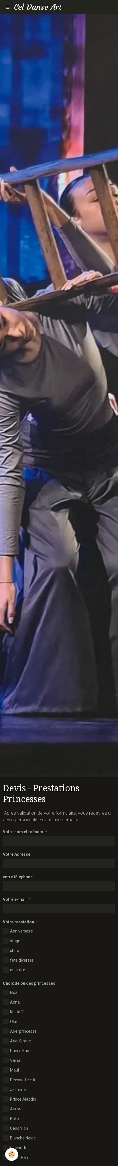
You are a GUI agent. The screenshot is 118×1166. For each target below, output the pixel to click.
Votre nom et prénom (23, 831)
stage (15, 941)
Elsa (13, 992)
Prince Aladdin (23, 1099)
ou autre (17, 970)
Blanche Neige (23, 1138)
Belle (14, 1118)
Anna (15, 1002)
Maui (14, 1070)
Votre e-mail (15, 899)
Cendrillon (19, 1128)
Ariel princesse (23, 1031)
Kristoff (17, 1012)
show (15, 950)
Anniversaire (21, 931)
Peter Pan (19, 1157)
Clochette (18, 1147)
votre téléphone (18, 877)
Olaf (14, 1021)
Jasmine (18, 1089)
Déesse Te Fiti (22, 1080)
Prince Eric (19, 1050)
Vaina (15, 1060)
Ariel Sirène (20, 1041)
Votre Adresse (16, 854)
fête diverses (22, 960)
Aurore (16, 1109)
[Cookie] (11, 1154)
